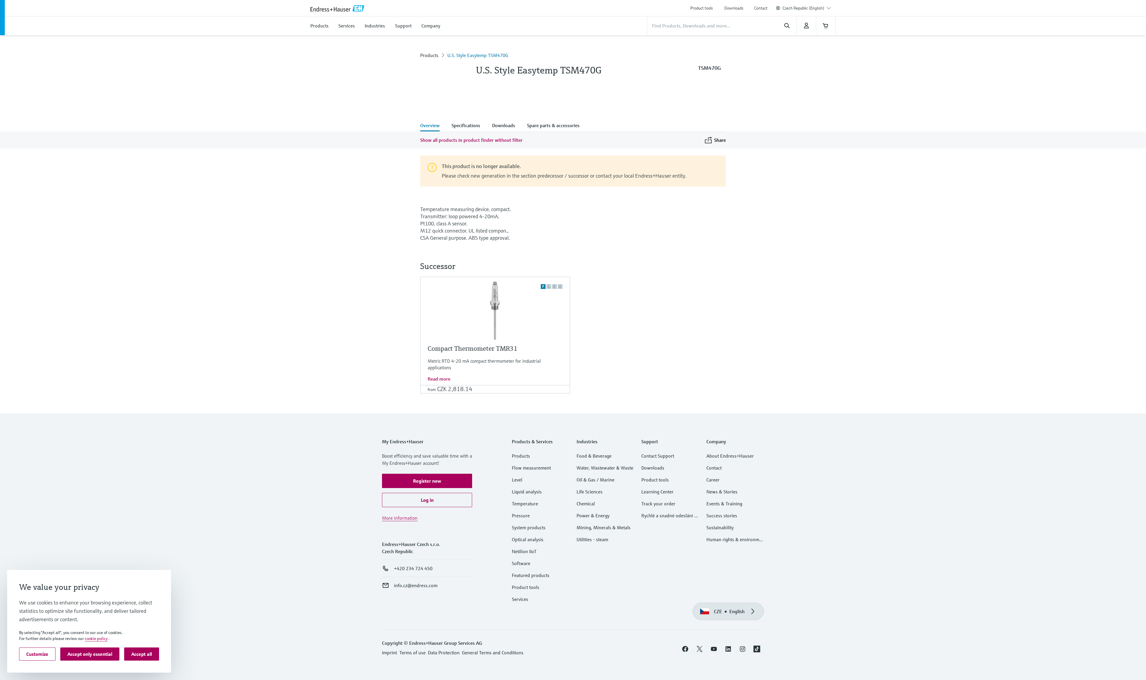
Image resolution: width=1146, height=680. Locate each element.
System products (529, 527)
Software (521, 563)
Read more (439, 379)
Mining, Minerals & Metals (604, 527)
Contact (761, 8)
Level (517, 480)
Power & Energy (593, 516)
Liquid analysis (527, 492)
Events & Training (724, 504)
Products (429, 55)
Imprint (389, 653)
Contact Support (657, 456)
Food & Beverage (594, 456)
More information (400, 518)
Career (713, 480)
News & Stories (721, 492)
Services (520, 599)
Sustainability (720, 527)
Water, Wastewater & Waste (605, 468)
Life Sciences (590, 492)
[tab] (433, 126)
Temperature (525, 504)
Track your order (658, 504)
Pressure (521, 516)
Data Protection (444, 653)
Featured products (530, 575)
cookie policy (96, 638)
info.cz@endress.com (416, 585)
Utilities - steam (592, 539)
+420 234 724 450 (413, 568)
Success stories (721, 516)
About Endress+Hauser (730, 456)
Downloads (733, 8)
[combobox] (806, 8)
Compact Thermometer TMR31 (472, 348)
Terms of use (412, 653)
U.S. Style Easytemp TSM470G (477, 55)
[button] (427, 481)
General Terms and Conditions (492, 653)
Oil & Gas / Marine (595, 480)
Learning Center (657, 492)
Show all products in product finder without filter (471, 140)
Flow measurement (531, 468)
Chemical (586, 504)
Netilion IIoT (524, 551)
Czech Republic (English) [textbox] (803, 8)
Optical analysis (527, 539)
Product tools (701, 8)
